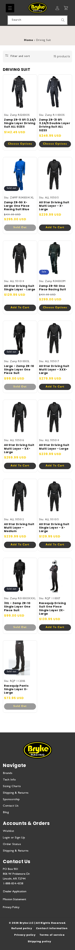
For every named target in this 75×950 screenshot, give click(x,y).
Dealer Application (14, 891)
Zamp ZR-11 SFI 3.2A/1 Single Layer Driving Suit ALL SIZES (20, 123)
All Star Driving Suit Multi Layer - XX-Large (19, 448)
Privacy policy (25, 935)
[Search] (63, 20)
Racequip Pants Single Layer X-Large (16, 689)
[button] (10, 8)
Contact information (52, 928)
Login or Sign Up (14, 837)
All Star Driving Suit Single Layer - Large (19, 287)
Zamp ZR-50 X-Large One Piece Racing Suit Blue (17, 206)
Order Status (12, 844)
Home (28, 40)
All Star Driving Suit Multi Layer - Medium (19, 527)
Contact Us (11, 806)
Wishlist (8, 831)
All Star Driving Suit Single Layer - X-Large (54, 527)
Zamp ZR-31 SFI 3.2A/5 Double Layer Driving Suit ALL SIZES (54, 125)
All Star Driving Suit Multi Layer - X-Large (54, 206)
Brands (7, 773)
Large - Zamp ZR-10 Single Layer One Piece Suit (19, 369)
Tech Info (9, 779)
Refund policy (21, 928)
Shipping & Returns (16, 793)
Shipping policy (39, 941)
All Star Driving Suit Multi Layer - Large (54, 446)
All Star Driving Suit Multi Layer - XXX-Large (54, 369)
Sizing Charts (12, 786)
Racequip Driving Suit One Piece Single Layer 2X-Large (52, 608)
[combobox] (37, 20)
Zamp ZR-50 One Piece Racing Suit (52, 287)
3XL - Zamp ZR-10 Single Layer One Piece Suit (17, 606)
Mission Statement (14, 899)
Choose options (20, 144)
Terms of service (52, 935)
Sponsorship (11, 799)
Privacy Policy (11, 907)
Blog (6, 812)
